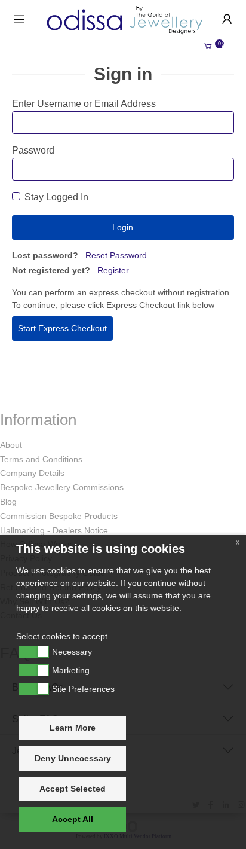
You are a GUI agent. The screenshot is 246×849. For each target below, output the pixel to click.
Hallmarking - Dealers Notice (54, 530)
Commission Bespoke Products (59, 516)
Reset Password (116, 255)
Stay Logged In (56, 197)
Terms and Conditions (41, 459)
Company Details (32, 473)
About (11, 445)
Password (33, 150)
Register (113, 270)
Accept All (72, 819)
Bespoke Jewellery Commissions (62, 487)
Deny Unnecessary (73, 758)
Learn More (73, 727)
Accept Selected (72, 788)
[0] (208, 46)
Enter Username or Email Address (84, 104)
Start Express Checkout (62, 328)
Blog (8, 501)
